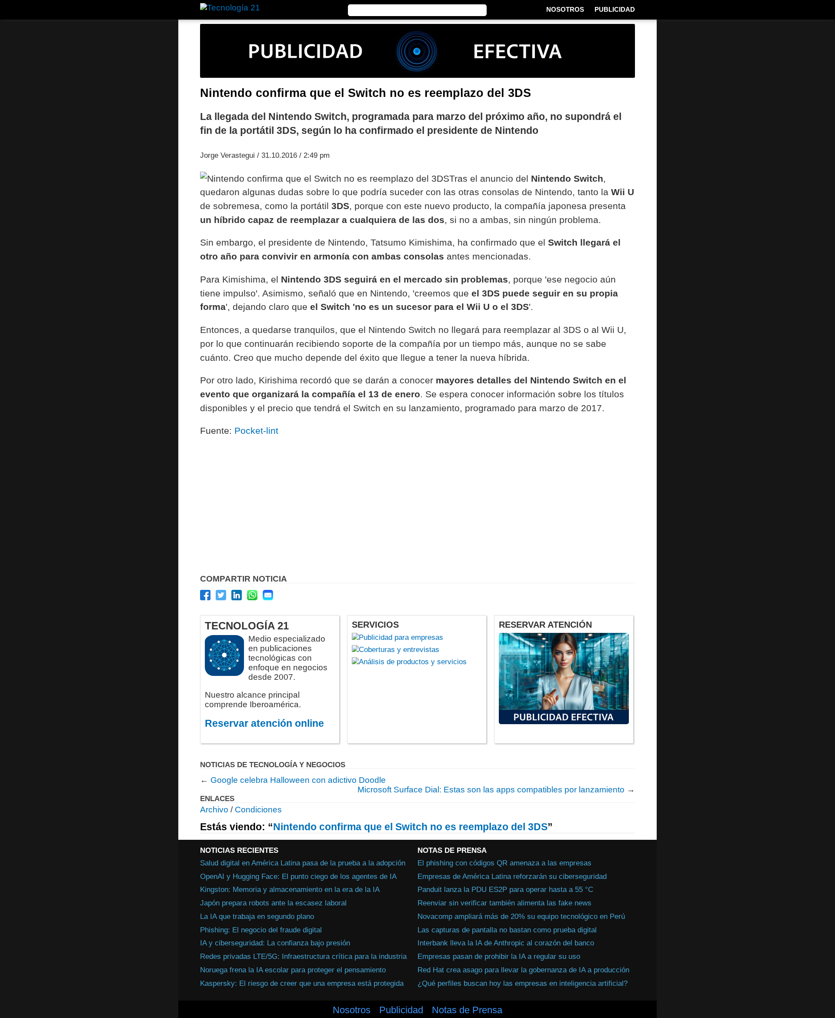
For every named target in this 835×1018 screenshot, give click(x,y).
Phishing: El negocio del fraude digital (261, 929)
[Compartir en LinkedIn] (236, 595)
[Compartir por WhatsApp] (252, 595)
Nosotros (565, 9)
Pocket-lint (256, 431)
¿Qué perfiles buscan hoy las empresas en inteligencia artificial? (523, 983)
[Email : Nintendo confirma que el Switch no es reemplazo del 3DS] (268, 595)
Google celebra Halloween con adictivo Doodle (298, 780)
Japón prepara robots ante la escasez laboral (273, 902)
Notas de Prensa (467, 1010)
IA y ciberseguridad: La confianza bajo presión (275, 942)
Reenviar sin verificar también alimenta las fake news (504, 902)
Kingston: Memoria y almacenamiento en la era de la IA (290, 889)
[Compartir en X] (221, 595)
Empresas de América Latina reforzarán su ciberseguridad (512, 876)
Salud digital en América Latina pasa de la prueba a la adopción (302, 862)
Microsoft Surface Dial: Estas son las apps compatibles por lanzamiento (491, 789)
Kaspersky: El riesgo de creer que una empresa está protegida (302, 983)
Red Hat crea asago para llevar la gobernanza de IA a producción (523, 969)
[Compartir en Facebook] (205, 595)
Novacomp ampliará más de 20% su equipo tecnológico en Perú (521, 916)
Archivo (214, 809)
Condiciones (258, 809)
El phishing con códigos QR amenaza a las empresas (504, 862)
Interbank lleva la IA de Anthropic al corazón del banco (506, 942)
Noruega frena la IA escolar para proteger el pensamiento (293, 969)
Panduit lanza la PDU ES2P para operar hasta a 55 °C (505, 889)
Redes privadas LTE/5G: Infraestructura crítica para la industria (303, 956)
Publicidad (615, 9)
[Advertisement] (417, 508)
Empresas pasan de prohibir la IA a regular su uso (499, 956)
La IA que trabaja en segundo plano (257, 916)
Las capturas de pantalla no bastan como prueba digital (507, 929)
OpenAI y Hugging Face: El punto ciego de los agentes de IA (298, 876)
